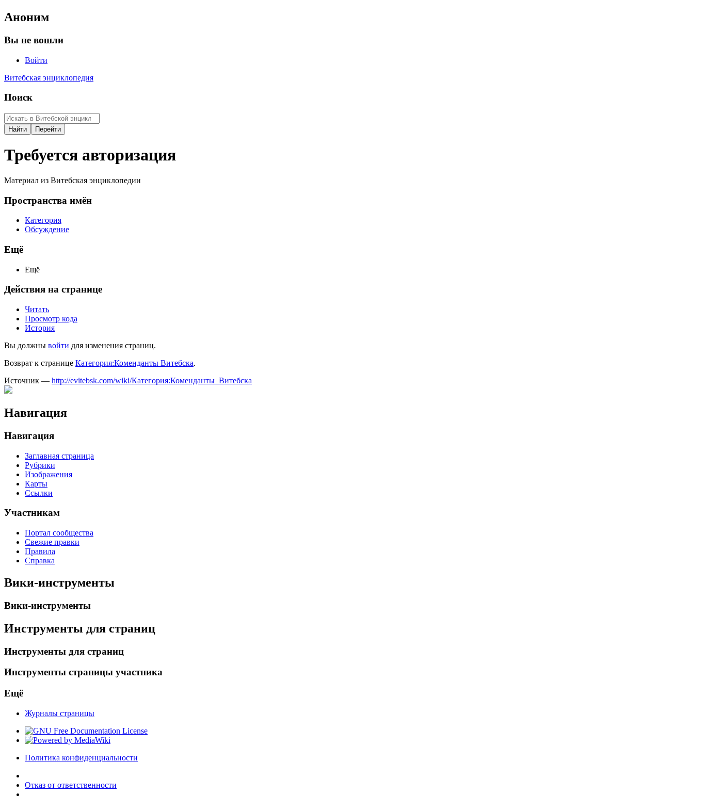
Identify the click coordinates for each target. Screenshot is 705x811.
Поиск (18, 97)
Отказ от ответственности (71, 785)
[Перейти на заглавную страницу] (8, 390)
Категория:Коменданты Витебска (134, 363)
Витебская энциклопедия (48, 77)
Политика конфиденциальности (81, 757)
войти (58, 345)
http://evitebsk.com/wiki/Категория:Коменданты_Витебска (152, 380)
